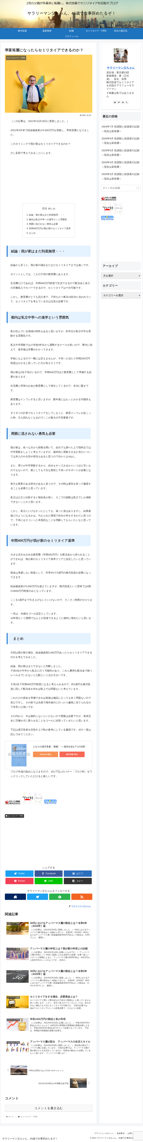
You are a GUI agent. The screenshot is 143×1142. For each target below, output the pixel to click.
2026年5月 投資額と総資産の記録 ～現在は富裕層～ (121, 152)
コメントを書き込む (48, 1108)
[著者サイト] (15, 897)
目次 (44, 208)
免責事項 (121, 1133)
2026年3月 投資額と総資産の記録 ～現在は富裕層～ (121, 176)
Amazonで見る (45, 754)
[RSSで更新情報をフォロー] (81, 897)
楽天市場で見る (72, 754)
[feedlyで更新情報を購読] (59, 897)
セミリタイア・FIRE (15, 816)
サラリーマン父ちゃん (121, 67)
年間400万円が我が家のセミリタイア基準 (50, 228)
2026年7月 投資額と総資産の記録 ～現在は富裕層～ (121, 128)
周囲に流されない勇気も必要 (43, 224)
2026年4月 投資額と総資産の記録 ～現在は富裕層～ (121, 164)
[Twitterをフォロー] (37, 897)
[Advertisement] (48, 179)
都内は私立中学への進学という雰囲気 (48, 219)
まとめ (32, 233)
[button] (137, 188)
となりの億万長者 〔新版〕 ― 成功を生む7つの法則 (59, 746)
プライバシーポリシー (104, 1133)
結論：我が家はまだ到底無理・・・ (47, 215)
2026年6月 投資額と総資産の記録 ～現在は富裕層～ (121, 140)
